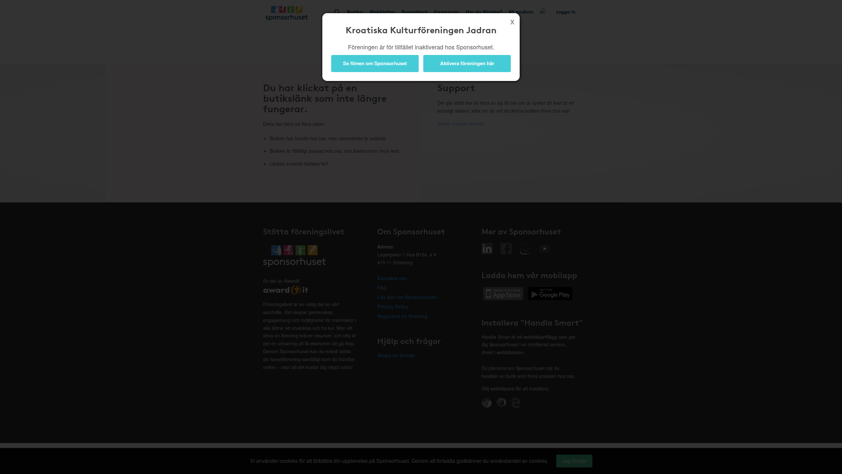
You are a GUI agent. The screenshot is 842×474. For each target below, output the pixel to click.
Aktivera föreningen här (467, 63)
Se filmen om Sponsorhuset (375, 63)
